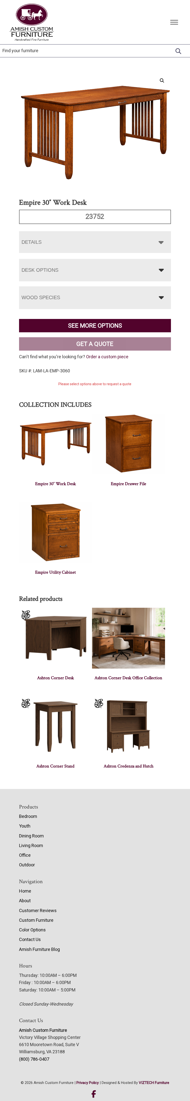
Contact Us (30, 939)
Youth (24, 826)
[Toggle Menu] (174, 22)
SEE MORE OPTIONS (95, 325)
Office (25, 855)
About (25, 900)
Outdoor (27, 864)
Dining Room (31, 835)
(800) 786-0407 (34, 1059)
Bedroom (28, 816)
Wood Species (41, 297)
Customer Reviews (38, 910)
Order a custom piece (107, 356)
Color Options (32, 929)
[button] (162, 80)
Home (25, 891)
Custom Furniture (36, 920)
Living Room (31, 845)
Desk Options (40, 270)
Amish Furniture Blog (39, 949)
